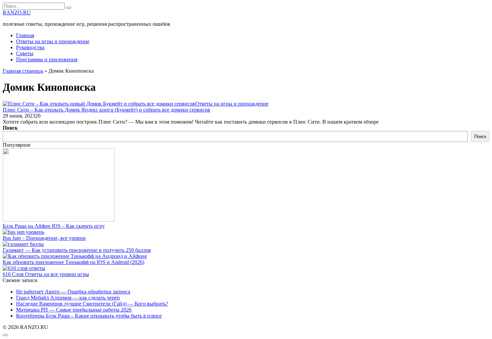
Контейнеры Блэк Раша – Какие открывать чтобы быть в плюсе (89, 316)
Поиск (10, 128)
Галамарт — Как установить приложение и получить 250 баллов (77, 250)
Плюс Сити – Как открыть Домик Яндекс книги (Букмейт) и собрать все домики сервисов (106, 110)
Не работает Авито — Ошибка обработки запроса (73, 291)
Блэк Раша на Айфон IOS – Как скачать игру (54, 226)
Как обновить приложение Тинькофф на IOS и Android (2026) (73, 262)
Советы (24, 53)
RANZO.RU (17, 12)
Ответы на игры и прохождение (52, 41)
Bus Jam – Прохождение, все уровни (44, 238)
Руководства (30, 47)
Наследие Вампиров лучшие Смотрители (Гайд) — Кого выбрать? (92, 304)
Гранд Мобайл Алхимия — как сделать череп (68, 297)
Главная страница (23, 71)
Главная (25, 35)
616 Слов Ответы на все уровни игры (46, 274)
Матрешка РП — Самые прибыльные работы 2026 (74, 310)
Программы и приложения (46, 59)
